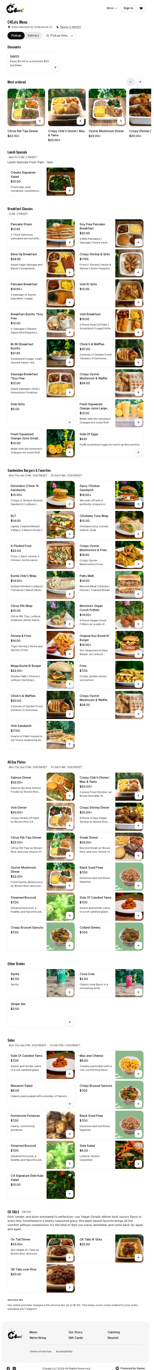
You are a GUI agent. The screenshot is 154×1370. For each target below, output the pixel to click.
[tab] (16, 35)
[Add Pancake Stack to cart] (69, 242)
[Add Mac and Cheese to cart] (138, 1074)
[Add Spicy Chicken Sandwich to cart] (138, 504)
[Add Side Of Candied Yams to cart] (138, 915)
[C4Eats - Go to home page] (15, 8)
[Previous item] (131, 82)
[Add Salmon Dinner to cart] (69, 795)
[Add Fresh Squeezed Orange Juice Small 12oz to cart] (69, 452)
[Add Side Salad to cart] (138, 1164)
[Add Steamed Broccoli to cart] (69, 915)
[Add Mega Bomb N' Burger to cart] (69, 684)
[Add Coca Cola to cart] (138, 992)
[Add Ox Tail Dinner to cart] (69, 1257)
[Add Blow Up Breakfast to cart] (69, 272)
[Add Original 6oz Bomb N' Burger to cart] (138, 654)
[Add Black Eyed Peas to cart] (138, 885)
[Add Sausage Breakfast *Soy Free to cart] (69, 392)
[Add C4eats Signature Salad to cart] (69, 190)
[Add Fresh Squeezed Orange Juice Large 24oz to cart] (138, 422)
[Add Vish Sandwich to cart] (69, 744)
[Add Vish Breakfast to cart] (138, 332)
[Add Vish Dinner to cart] (69, 825)
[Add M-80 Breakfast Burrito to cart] (69, 362)
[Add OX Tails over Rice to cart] (69, 1287)
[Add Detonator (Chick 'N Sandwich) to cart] (69, 504)
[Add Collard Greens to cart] (138, 945)
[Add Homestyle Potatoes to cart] (69, 1134)
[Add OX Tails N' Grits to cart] (138, 1257)
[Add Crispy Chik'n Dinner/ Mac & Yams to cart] (80, 121)
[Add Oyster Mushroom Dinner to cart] (121, 121)
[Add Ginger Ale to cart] (69, 1022)
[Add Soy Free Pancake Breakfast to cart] (138, 242)
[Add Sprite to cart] (69, 992)
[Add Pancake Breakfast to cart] (69, 302)
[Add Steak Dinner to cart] (138, 855)
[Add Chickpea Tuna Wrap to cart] (138, 534)
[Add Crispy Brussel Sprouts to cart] (69, 945)
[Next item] (140, 82)
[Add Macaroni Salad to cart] (69, 1104)
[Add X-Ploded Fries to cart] (69, 564)
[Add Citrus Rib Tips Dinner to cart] (40, 121)
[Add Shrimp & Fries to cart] (69, 654)
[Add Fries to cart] (138, 684)
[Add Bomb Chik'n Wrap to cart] (69, 594)
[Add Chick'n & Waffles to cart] (138, 362)
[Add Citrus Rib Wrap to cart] (69, 624)
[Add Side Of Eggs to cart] (138, 452)
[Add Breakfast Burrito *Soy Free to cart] (69, 332)
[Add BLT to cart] (69, 534)
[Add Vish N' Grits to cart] (138, 302)
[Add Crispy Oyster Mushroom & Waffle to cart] (138, 392)
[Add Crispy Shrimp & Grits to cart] (138, 272)
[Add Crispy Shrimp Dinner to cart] (138, 825)
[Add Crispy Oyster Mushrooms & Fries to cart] (138, 564)
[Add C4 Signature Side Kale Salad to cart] (69, 1194)
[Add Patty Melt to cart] (138, 594)
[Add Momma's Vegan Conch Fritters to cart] (138, 624)
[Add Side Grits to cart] (69, 422)
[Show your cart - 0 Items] (141, 8)
